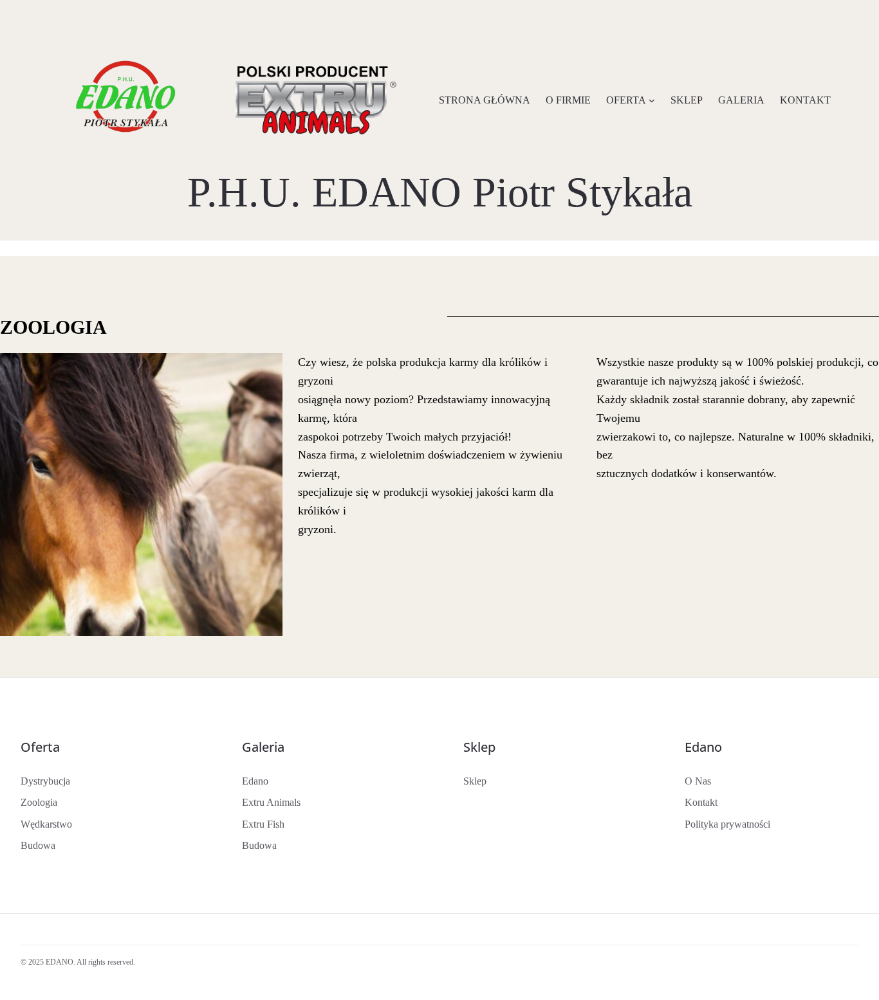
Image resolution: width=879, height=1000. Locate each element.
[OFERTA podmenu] (652, 100)
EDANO (59, 962)
